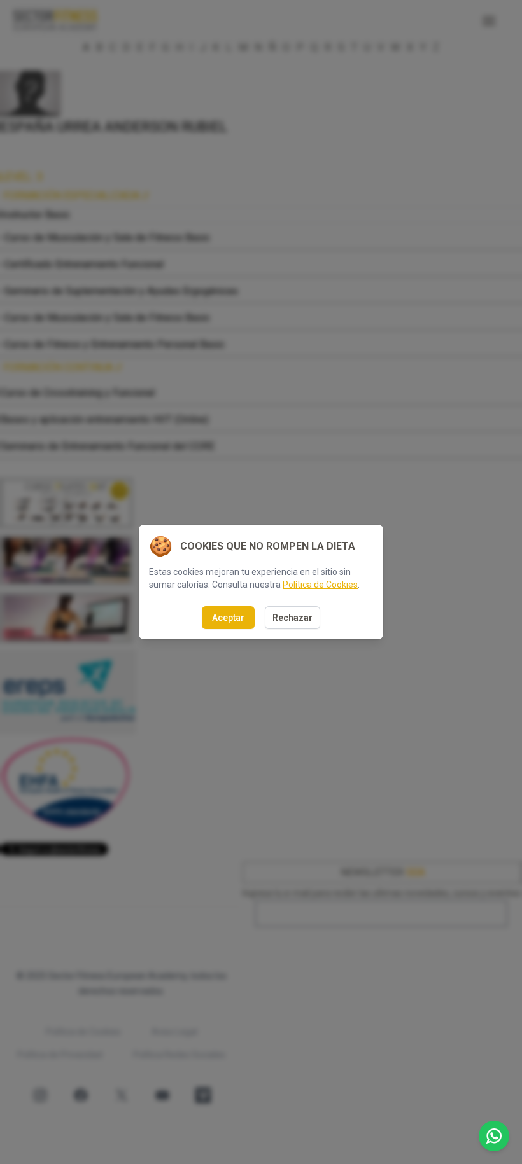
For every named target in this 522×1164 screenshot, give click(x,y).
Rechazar (292, 618)
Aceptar (228, 618)
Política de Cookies (320, 584)
